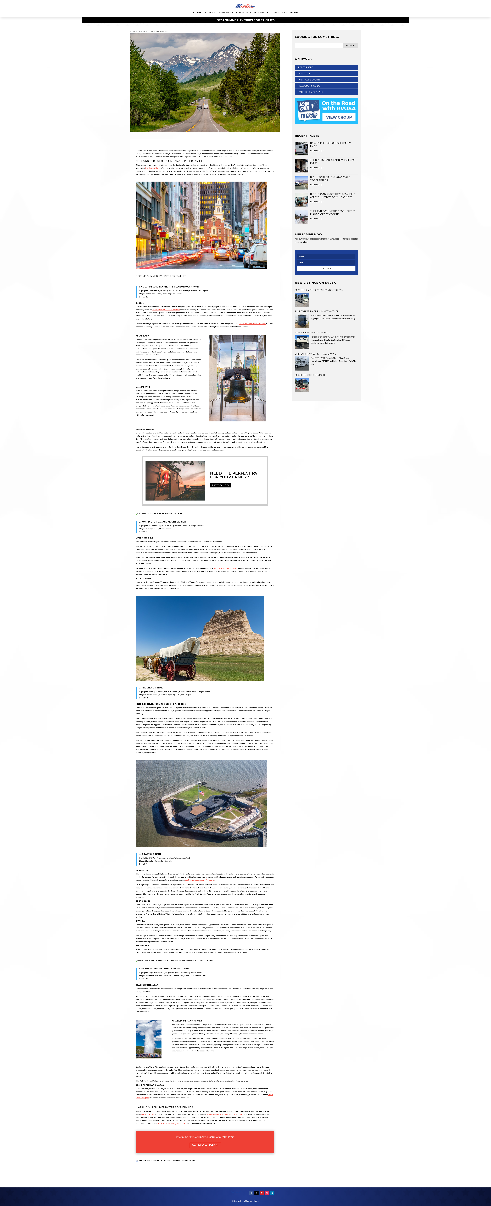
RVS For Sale (305, 67)
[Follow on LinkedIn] (272, 1193)
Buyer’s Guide (244, 12)
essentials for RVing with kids (171, 1123)
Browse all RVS (220, 485)
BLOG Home (199, 12)
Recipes (293, 12)
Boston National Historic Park (166, 310)
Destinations (225, 12)
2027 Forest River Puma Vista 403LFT (316, 311)
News (212, 12)
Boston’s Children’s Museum (252, 324)
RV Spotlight (262, 12)
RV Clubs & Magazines (310, 92)
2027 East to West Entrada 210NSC (315, 354)
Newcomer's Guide (309, 86)
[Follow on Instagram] (267, 1193)
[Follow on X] (256, 1193)
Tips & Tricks (279, 12)
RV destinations (152, 168)
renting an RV (147, 1114)
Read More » (317, 151)
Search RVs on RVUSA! (205, 1145)
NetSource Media (251, 1201)
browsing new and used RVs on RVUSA (224, 1114)
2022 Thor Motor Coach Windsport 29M (319, 290)
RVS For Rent (306, 73)
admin (135, 31)
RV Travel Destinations (160, 31)
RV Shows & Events (309, 80)
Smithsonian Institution (225, 568)
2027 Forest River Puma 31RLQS (313, 332)
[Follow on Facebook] (251, 1193)
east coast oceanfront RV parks (199, 880)
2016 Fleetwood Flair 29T (310, 375)
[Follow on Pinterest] (262, 1193)
